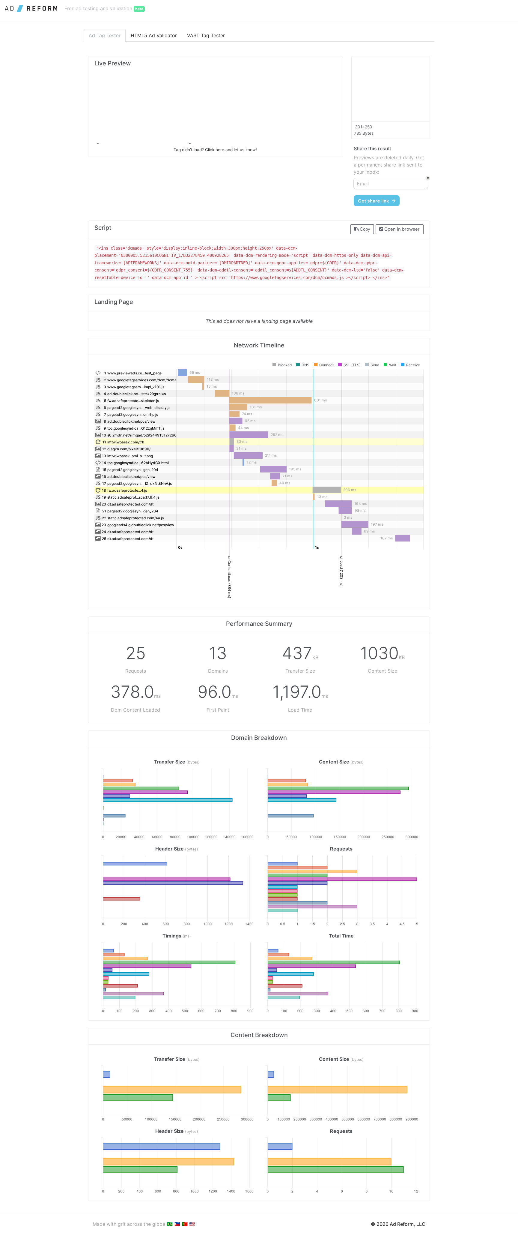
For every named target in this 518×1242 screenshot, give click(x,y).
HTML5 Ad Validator (154, 35)
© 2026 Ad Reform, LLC (398, 1224)
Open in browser (401, 229)
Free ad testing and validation (103, 8)
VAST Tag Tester (206, 35)
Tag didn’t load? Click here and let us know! (215, 149)
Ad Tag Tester (105, 35)
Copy (364, 229)
